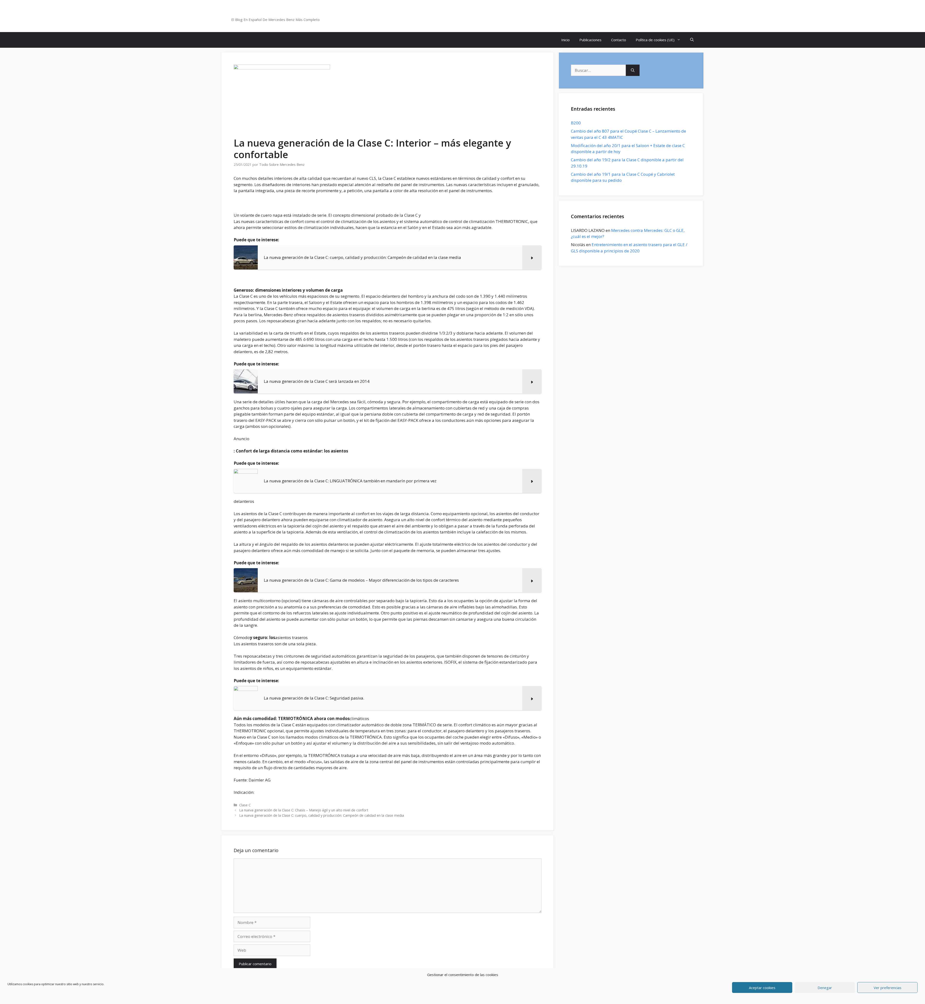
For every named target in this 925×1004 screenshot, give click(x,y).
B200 (576, 123)
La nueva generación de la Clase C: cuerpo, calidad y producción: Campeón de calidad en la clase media (321, 815)
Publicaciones (590, 39)
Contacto (618, 39)
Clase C (245, 805)
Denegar (825, 987)
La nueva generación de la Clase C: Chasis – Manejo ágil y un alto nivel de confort (303, 810)
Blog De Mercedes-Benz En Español (283, 13)
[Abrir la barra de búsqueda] (692, 40)
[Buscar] (633, 70)
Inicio (565, 39)
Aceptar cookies (762, 987)
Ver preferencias (887, 987)
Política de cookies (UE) (655, 39)
